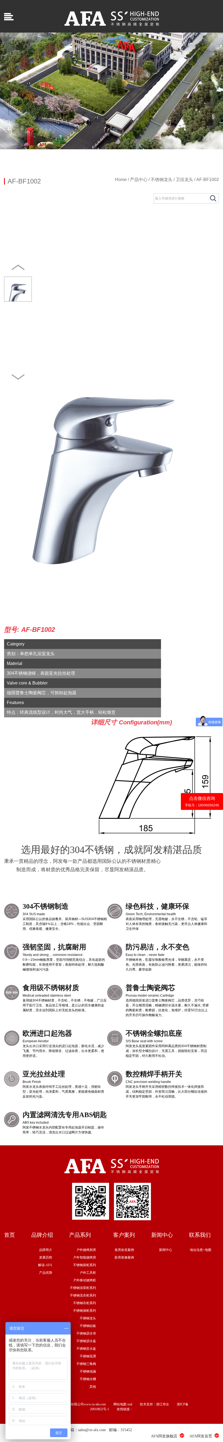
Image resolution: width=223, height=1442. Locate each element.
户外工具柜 (88, 1273)
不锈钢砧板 (88, 1326)
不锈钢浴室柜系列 (83, 1288)
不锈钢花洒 (88, 1356)
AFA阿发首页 (201, 1436)
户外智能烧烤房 (84, 1257)
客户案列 (124, 1235)
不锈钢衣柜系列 (84, 1303)
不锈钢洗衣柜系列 (83, 1295)
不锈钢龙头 (161, 179)
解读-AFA (45, 1265)
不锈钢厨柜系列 (84, 1265)
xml (129, 1404)
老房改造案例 (124, 1250)
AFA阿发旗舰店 (164, 1436)
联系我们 (200, 1235)
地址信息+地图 (200, 1250)
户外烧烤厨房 (86, 1250)
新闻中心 (162, 1235)
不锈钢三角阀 (86, 1364)
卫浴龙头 (184, 179)
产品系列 (80, 1235)
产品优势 (45, 1273)
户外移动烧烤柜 (84, 1280)
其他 (92, 1387)
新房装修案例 (124, 1257)
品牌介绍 (42, 1235)
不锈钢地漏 (88, 1371)
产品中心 (138, 179)
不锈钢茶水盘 (86, 1349)
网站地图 (119, 1404)
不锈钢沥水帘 (86, 1333)
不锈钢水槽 (88, 1379)
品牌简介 (45, 1250)
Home (121, 179)
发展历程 (45, 1257)
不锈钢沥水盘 (86, 1341)
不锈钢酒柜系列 (84, 1311)
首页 (9, 1235)
